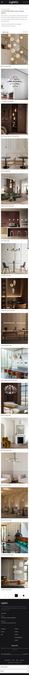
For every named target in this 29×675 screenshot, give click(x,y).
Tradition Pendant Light (6, 589)
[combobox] (14, 667)
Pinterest (16, 634)
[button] (24, 2)
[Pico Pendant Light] (14, 223)
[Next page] (23, 595)
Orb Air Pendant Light (6, 66)
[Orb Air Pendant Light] (14, 49)
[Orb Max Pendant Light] (14, 433)
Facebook (16, 631)
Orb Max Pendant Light (6, 450)
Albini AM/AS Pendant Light (7, 555)
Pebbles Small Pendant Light (7, 206)
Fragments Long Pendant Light (8, 310)
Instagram (17, 629)
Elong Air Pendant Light (6, 520)
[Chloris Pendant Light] (14, 398)
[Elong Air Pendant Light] (14, 502)
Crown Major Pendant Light (7, 101)
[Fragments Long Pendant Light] (14, 293)
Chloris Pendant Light (6, 415)
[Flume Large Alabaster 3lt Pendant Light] (14, 119)
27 (19, 595)
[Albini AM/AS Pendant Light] (14, 537)
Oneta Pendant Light (5, 171)
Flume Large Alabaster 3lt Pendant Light (10, 136)
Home (21, 9)
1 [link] (5, 595)
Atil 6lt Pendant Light (5, 485)
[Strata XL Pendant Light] (14, 328)
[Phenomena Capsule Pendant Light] (14, 363)
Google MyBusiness (18, 637)
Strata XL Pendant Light (6, 345)
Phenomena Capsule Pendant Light (9, 380)
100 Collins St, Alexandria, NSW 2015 (8, 617)
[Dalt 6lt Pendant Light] (14, 258)
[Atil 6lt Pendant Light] (14, 467)
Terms (13, 660)
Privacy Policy (7, 660)
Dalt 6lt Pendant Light (6, 275)
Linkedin (16, 640)
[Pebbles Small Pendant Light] (14, 188)
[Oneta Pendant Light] (14, 153)
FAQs (17, 660)
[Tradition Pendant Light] (14, 572)
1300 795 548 (3, 613)
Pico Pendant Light (5, 241)
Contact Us (22, 660)
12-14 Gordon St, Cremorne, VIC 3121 (8, 623)
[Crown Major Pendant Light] (14, 84)
